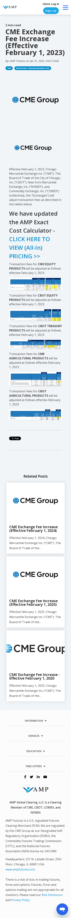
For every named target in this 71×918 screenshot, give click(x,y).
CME (9, 68)
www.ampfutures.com (20, 869)
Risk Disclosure (52, 895)
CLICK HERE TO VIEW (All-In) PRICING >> (29, 247)
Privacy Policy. (20, 900)
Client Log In (51, 4)
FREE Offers (34, 766)
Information (34, 720)
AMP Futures (18, 61)
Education (33, 751)
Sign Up (51, 10)
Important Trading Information (32, 68)
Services (34, 735)
